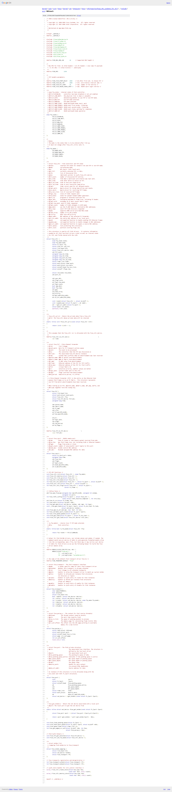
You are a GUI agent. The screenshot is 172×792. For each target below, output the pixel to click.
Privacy (16, 789)
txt (164, 789)
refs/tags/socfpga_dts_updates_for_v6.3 (102, 9)
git (70, 9)
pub (50, 9)
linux (59, 9)
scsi (43, 11)
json (168, 789)
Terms (21, 789)
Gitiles (11, 789)
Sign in (168, 3)
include (124, 9)
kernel (44, 9)
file (78, 15)
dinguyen (76, 9)
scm (54, 9)
